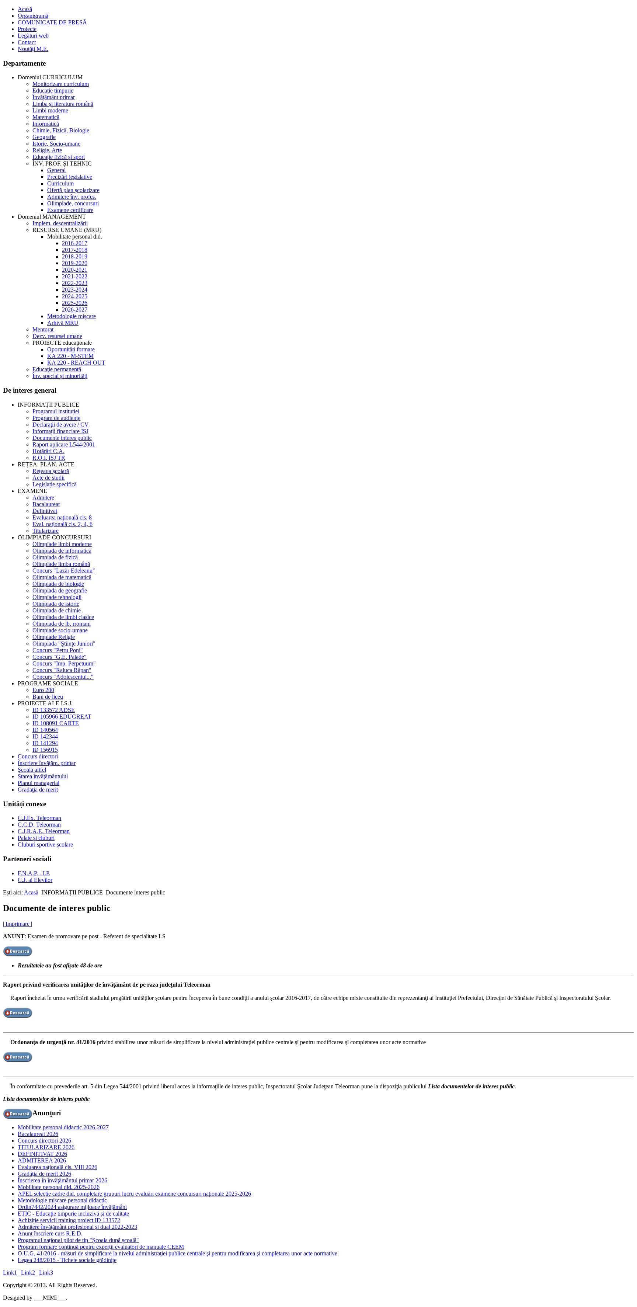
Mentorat (42, 329)
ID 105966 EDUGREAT (61, 716)
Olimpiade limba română (61, 564)
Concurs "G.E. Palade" (59, 657)
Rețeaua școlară (50, 471)
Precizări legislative (69, 177)
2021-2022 (74, 276)
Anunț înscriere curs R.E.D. (50, 1233)
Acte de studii (48, 478)
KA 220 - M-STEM (70, 356)
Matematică (45, 117)
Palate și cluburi (36, 838)
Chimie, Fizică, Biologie (60, 130)
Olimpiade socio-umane (60, 630)
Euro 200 (43, 690)
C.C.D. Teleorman (39, 824)
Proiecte (27, 29)
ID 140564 (45, 730)
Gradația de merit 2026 (44, 1174)
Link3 (46, 1272)
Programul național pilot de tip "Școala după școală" (78, 1240)
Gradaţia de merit (38, 789)
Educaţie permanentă (56, 369)
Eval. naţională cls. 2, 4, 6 (62, 524)
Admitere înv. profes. (71, 197)
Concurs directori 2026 (44, 1140)
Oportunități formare (71, 349)
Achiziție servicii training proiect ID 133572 (69, 1220)
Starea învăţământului (43, 776)
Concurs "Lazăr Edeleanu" (63, 570)
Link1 (10, 1272)
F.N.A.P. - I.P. (34, 873)
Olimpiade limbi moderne (62, 544)
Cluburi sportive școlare (45, 844)
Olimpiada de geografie (59, 590)
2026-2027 (74, 309)
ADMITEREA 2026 (42, 1160)
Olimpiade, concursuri (73, 203)
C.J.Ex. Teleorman (39, 818)
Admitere (43, 497)
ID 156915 (45, 750)
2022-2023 (74, 283)
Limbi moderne (50, 110)
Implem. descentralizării (60, 223)
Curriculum (60, 183)
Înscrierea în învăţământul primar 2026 (62, 1180)
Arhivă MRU (63, 323)
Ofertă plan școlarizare (73, 190)
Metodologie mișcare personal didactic (62, 1200)
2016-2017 (74, 243)
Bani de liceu (47, 697)
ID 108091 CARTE (55, 723)
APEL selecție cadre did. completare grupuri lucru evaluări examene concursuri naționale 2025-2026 (134, 1193)
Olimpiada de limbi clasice (63, 617)
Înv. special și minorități (59, 376)
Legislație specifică (54, 484)
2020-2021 (74, 270)
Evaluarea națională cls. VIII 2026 (57, 1167)
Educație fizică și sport (58, 157)
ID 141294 (45, 743)
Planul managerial (38, 783)
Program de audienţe (56, 418)
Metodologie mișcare (71, 316)
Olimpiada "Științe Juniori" (63, 643)
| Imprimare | (17, 924)
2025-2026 (74, 303)
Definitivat (44, 511)
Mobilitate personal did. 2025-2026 (59, 1187)
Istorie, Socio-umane (56, 143)
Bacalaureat (46, 504)
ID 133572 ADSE (53, 710)
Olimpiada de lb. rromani (61, 624)
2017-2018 (74, 250)
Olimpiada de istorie (55, 604)
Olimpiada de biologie (58, 584)
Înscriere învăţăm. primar (47, 763)
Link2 (28, 1272)
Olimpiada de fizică (55, 557)
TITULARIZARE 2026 (46, 1147)
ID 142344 (45, 736)
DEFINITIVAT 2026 (42, 1154)
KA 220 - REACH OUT (76, 362)
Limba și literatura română (62, 104)
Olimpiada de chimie (56, 610)
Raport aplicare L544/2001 (63, 444)
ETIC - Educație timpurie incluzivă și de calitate (73, 1213)
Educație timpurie (52, 90)
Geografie (44, 137)
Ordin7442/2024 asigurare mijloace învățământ (72, 1207)
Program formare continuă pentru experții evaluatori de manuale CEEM (101, 1247)
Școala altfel (32, 770)
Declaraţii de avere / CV (60, 424)
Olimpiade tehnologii (56, 597)
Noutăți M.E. (33, 49)
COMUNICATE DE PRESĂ (52, 22)
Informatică (45, 124)
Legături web (33, 35)
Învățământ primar (53, 97)
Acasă (25, 9)
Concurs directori (38, 756)
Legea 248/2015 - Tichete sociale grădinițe (67, 1260)
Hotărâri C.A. (48, 451)
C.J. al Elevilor (35, 880)
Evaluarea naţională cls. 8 (62, 517)
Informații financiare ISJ (60, 431)
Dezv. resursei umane (57, 336)
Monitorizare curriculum (60, 84)
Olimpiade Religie (53, 637)
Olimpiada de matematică (61, 577)
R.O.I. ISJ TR (48, 458)
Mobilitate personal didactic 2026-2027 (63, 1127)
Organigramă (33, 16)
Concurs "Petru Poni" (57, 650)
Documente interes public (62, 438)
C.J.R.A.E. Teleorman (44, 831)
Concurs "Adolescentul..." (63, 677)
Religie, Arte (47, 150)
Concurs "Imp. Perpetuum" (64, 663)
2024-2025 (74, 296)
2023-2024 (74, 289)
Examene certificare (70, 210)
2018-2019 (74, 256)
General (56, 170)
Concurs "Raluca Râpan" (61, 670)
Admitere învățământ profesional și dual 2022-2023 (77, 1227)
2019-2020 (74, 263)
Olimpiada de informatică (61, 551)
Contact (27, 42)
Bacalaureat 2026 (38, 1134)
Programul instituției (55, 411)
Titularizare (45, 531)
